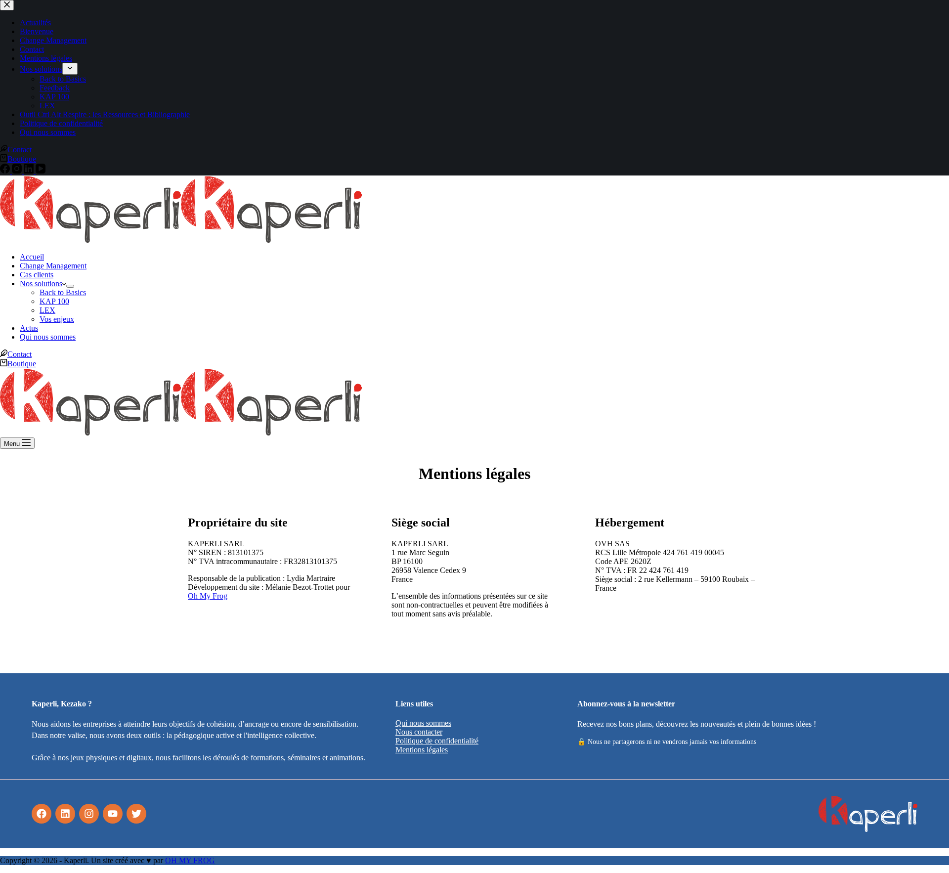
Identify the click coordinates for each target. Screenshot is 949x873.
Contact (19, 354)
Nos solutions (41, 283)
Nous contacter (418, 732)
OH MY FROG (190, 860)
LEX (47, 310)
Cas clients (36, 274)
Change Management (53, 266)
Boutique (21, 363)
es (444, 749)
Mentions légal (418, 749)
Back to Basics (63, 292)
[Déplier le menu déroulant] (70, 286)
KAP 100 (54, 301)
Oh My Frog (207, 596)
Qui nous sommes (48, 337)
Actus (29, 328)
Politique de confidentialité (436, 741)
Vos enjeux (57, 319)
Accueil (32, 257)
